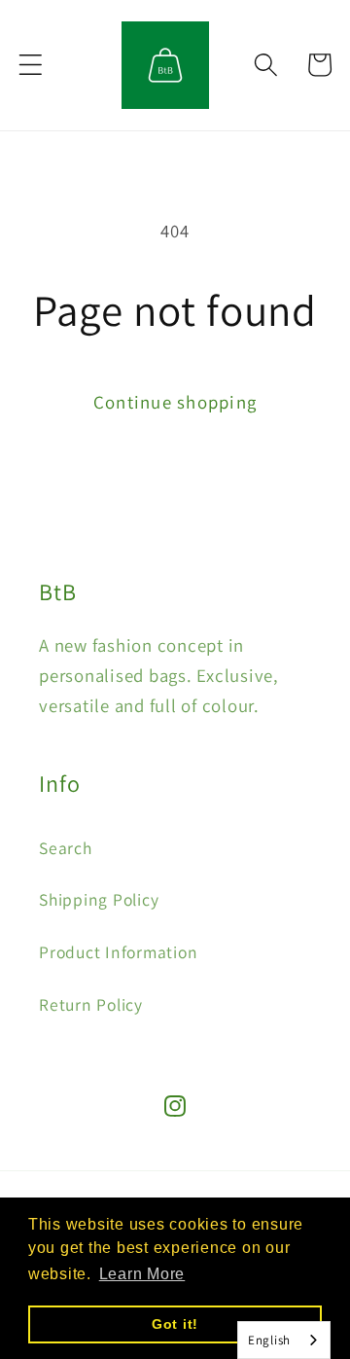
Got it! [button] (175, 1324)
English (269, 1340)
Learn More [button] (142, 1274)
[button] (30, 64)
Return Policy (91, 1004)
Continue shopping (175, 401)
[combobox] (284, 1340)
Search (65, 848)
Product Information (118, 952)
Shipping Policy (98, 899)
